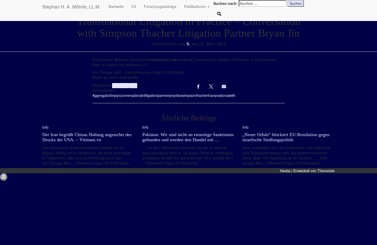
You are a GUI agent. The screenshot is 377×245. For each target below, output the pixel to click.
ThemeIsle (326, 170)
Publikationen (195, 6)
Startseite (116, 6)
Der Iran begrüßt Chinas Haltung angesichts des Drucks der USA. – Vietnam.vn (87, 137)
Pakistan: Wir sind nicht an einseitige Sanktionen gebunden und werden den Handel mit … (188, 137)
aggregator (120, 85)
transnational (218, 95)
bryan (115, 95)
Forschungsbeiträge (160, 6)
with (232, 95)
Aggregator (101, 95)
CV (133, 6)
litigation (150, 95)
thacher (202, 95)
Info (133, 85)
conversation (130, 95)
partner (163, 95)
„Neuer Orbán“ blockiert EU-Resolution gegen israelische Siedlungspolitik (286, 137)
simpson (189, 95)
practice (175, 95)
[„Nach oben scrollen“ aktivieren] (3, 177)
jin (142, 95)
